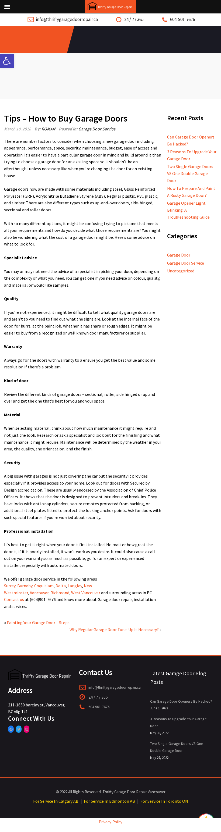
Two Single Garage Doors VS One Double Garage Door (190, 173)
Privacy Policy (110, 822)
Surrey (9, 585)
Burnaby (24, 585)
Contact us (14, 599)
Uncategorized (180, 270)
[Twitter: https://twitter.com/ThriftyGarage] (19, 729)
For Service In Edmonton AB (109, 801)
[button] (7, 61)
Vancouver (39, 592)
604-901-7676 (182, 19)
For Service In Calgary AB (55, 801)
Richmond (59, 592)
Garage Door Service (96, 128)
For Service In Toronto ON (164, 801)
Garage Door (178, 255)
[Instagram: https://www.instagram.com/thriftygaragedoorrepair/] (26, 729)
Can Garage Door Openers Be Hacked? (181, 701)
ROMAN (48, 128)
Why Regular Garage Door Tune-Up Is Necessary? (114, 629)
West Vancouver (85, 592)
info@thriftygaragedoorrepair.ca (67, 19)
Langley (75, 585)
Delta (61, 585)
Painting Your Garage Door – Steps (38, 622)
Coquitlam (44, 585)
